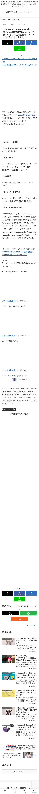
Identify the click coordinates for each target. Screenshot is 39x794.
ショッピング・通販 (9, 409)
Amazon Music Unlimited (26, 115)
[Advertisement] (19, 88)
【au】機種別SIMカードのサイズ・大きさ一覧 (19, 65)
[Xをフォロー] (10, 613)
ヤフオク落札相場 (8, 301)
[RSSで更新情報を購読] (19, 619)
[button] (35, 463)
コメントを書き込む (19, 771)
